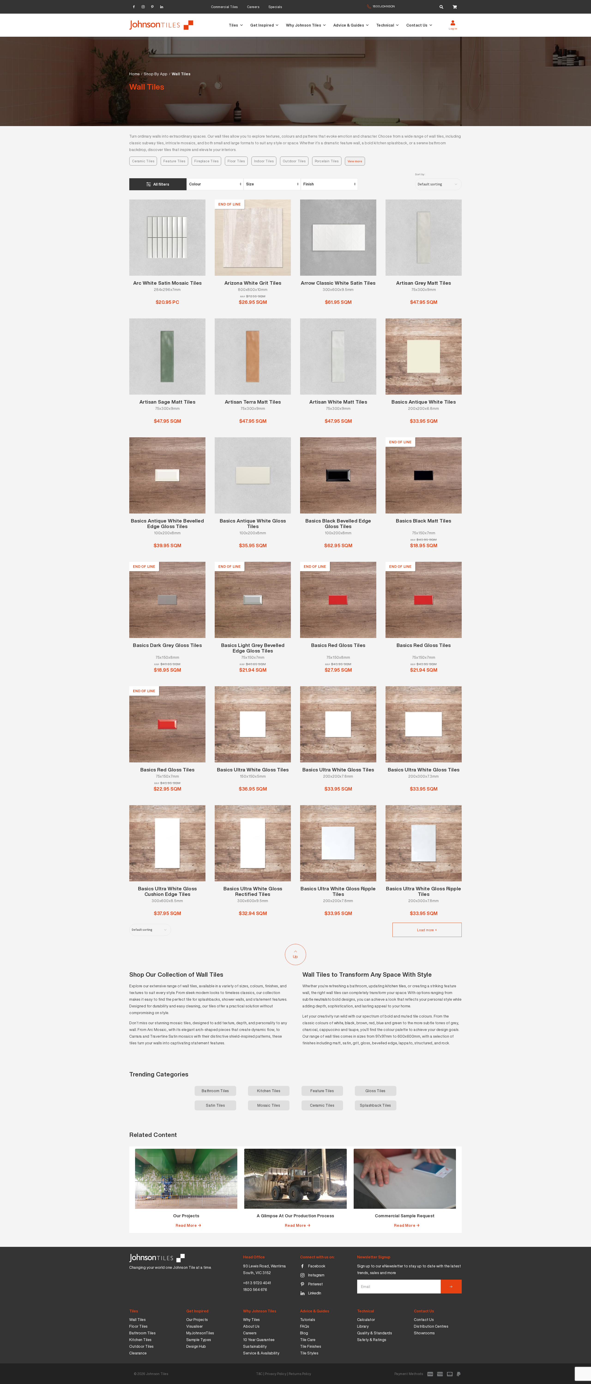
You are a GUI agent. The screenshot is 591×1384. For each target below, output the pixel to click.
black (350, 1023)
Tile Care (308, 1339)
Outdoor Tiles (294, 161)
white (338, 1023)
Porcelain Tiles (327, 161)
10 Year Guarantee (259, 1339)
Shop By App (156, 74)
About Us (251, 1326)
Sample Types (198, 1339)
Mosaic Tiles (268, 1105)
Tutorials (307, 1319)
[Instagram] (143, 6)
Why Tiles (251, 1319)
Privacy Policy (275, 1373)
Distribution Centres (431, 1326)
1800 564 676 (255, 1289)
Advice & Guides (348, 25)
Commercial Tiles (224, 6)
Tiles (233, 25)
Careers (253, 6)
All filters (161, 184)
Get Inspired (262, 25)
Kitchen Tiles (268, 1091)
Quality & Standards (374, 1333)
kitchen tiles (395, 986)
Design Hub (196, 1346)
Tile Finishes (310, 1346)
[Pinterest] (152, 6)
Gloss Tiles (375, 1091)
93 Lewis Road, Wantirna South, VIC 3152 (264, 1269)
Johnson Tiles (157, 1373)
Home (134, 74)
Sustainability (255, 1346)
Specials (275, 6)
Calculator (366, 1319)
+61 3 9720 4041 (257, 1283)
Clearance (138, 1353)
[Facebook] (134, 6)
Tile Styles (309, 1353)
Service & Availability (261, 1353)
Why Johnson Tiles (303, 25)
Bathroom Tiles (215, 1091)
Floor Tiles (236, 161)
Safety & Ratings (371, 1339)
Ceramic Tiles (143, 161)
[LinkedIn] (161, 6)
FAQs (304, 1326)
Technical (385, 25)
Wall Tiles (137, 1319)
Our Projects (197, 1319)
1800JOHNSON (384, 6)
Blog (304, 1333)
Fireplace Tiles (206, 161)
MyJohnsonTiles (200, 1333)
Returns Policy (300, 1373)
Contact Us (417, 25)
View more (355, 161)
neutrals (321, 999)
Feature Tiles (174, 161)
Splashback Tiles (375, 1105)
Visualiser (194, 1326)
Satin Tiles (215, 1105)
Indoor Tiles (264, 161)
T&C (259, 1373)
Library (363, 1326)
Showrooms (424, 1333)
